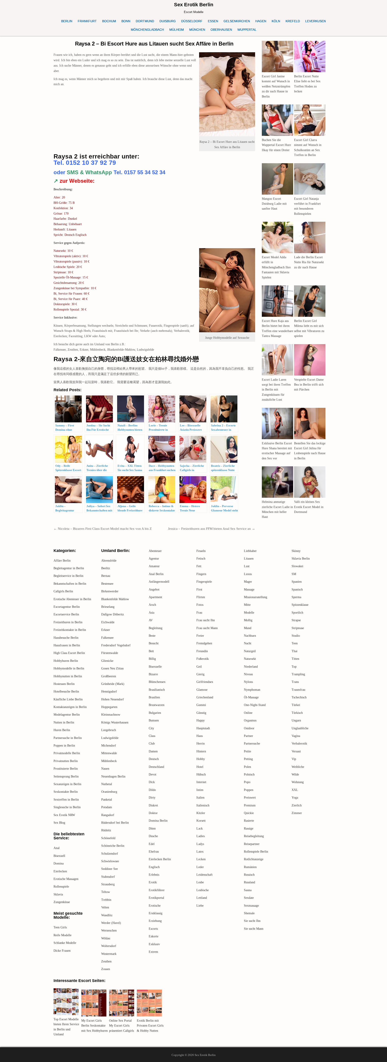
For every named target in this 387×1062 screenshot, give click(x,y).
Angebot (154, 589)
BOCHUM (109, 21)
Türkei (296, 705)
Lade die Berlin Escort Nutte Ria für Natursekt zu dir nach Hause (309, 262)
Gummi (201, 705)
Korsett (201, 820)
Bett (151, 651)
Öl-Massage (251, 697)
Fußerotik (202, 658)
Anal (57, 848)
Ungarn (296, 720)
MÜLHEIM (176, 29)
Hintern (201, 751)
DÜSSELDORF (191, 21)
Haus (199, 736)
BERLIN (66, 21)
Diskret (153, 805)
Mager (248, 581)
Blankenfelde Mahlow (115, 599)
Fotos (199, 604)
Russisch (249, 874)
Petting (248, 759)
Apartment (155, 597)
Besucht (154, 643)
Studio (296, 635)
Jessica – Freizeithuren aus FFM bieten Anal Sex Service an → (211, 528)
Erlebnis (154, 874)
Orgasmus (250, 720)
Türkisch (297, 713)
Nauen (105, 768)
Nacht (247, 643)
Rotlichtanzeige (253, 859)
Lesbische (202, 890)
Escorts (153, 928)
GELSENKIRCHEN (237, 21)
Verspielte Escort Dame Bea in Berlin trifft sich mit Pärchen (309, 384)
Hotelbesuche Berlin (66, 691)
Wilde (295, 774)
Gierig (200, 674)
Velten (105, 907)
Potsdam (106, 807)
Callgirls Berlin (63, 591)
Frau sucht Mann (207, 628)
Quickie (249, 813)
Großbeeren (108, 676)
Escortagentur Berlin (67, 606)
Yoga (295, 797)
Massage (249, 589)
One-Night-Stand (255, 705)
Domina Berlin (158, 820)
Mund (247, 628)
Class (152, 736)
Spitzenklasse (300, 604)
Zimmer (297, 813)
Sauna (248, 890)
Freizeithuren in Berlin (68, 622)
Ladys (200, 844)
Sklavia (58, 894)
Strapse (296, 620)
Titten (295, 658)
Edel (152, 844)
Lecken (201, 859)
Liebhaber (250, 551)
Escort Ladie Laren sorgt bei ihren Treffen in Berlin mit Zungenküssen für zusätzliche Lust (276, 390)
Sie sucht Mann (253, 928)
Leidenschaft (204, 874)
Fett (198, 566)
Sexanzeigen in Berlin (67, 784)
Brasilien (154, 697)
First (199, 589)
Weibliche (298, 767)
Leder (200, 867)
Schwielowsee (110, 861)
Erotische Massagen (66, 879)
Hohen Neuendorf (112, 699)
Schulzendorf (109, 853)
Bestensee (107, 583)
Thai (294, 651)
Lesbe (200, 882)
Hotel (199, 767)
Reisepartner (252, 844)
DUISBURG (167, 21)
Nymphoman (252, 689)
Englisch (154, 867)
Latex (200, 851)
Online (248, 713)
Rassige (248, 828)
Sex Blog (59, 822)
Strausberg (108, 884)
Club (152, 743)
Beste (152, 635)
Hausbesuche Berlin (66, 637)
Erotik (153, 882)
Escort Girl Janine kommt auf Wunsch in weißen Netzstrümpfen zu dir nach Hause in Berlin (276, 86)
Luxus (248, 574)
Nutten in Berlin (64, 722)
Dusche (153, 836)
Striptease (298, 628)
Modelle (249, 612)
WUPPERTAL (246, 29)
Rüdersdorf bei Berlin (115, 822)
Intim (199, 790)
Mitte (247, 604)
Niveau (248, 674)
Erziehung (155, 921)
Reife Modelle (62, 935)
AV (151, 620)
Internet (201, 782)
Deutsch (154, 759)
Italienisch (202, 805)
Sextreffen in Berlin (66, 799)
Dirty (152, 797)
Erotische (155, 905)
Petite (247, 751)
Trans (295, 682)
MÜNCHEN (197, 29)
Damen (153, 751)
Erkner (105, 630)
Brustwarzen (156, 705)
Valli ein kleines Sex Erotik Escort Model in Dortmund (308, 507)
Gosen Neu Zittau (112, 668)
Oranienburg (109, 791)
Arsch (152, 604)
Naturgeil (250, 651)
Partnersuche (252, 743)
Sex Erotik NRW (64, 815)
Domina (59, 863)
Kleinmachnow (110, 714)
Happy (200, 720)
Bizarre (153, 674)
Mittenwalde (109, 753)
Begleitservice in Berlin (68, 576)
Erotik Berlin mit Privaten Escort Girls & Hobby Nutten (150, 1025)
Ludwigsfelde (109, 738)
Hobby (200, 759)
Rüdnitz (106, 830)
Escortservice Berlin (66, 614)
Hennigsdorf (109, 691)
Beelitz (105, 568)
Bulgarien (155, 713)
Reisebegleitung (254, 836)
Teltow (105, 892)
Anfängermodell (159, 581)
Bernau (105, 576)
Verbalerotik (299, 743)
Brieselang (107, 606)
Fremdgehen (204, 643)
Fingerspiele (204, 581)
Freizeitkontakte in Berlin (70, 630)
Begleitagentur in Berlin (69, 568)
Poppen (248, 790)
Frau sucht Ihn (205, 620)
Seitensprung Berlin (66, 776)
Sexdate (249, 897)
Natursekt (250, 658)
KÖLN (276, 21)
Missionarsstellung (255, 597)
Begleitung (155, 628)
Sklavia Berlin (301, 558)
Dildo (152, 790)
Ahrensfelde (108, 560)
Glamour (202, 689)
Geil (199, 666)
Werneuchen (109, 930)
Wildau (105, 938)
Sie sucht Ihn (252, 921)
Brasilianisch (157, 689)
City (151, 728)
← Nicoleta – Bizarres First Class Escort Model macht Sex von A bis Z (103, 528)
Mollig (248, 620)
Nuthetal (106, 784)
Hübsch (201, 774)
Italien (200, 797)
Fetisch (200, 558)
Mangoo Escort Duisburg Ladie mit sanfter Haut (274, 204)
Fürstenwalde (109, 653)
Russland (249, 882)
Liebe (200, 905)
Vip (294, 759)
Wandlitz (106, 915)
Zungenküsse (62, 902)
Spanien (297, 581)
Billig (152, 658)
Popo (247, 782)
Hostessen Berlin (64, 684)
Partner (248, 736)
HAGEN (260, 21)
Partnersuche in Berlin (68, 738)
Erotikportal (156, 897)
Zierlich (297, 805)
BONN (125, 21)
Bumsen (154, 720)
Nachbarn (250, 635)
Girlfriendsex (204, 682)
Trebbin (106, 899)
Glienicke (107, 660)
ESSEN (213, 21)
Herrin (200, 743)
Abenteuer (155, 551)
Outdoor (249, 728)
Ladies (200, 836)
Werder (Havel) (111, 923)
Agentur (154, 558)
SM (294, 574)
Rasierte (249, 820)
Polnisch (249, 774)
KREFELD (293, 21)
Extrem (153, 951)
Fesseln (201, 551)
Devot (152, 774)
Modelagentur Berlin (67, 714)
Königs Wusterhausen (114, 722)
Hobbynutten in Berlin (68, 676)
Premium (250, 805)
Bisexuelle (155, 666)
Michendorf (108, 745)
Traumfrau (298, 689)
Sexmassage (251, 905)
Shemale (249, 913)
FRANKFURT (87, 21)
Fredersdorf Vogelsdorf (116, 645)
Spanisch (297, 589)
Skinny (296, 551)
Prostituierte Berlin (66, 768)
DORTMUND (145, 21)
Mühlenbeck (109, 761)
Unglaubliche (300, 728)
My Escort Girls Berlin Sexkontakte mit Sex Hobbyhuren (94, 1025)
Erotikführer (157, 890)
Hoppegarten (109, 707)
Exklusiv (154, 944)
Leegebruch (108, 730)
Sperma (296, 597)
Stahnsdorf (108, 876)
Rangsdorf (107, 815)
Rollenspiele (61, 886)
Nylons (248, 682)
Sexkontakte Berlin (66, 791)
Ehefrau (154, 851)
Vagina (296, 736)
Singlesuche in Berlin (67, 807)
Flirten (200, 597)
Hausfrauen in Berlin (67, 645)
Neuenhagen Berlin (113, 776)
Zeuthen (106, 961)
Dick (152, 782)
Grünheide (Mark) (112, 684)
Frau (199, 612)
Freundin (202, 651)
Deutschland (156, 767)
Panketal (106, 799)
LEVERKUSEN (315, 21)
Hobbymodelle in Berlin (69, 668)
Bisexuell (59, 856)
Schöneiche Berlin (112, 845)
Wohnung (298, 782)
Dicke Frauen (62, 950)
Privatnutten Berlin (66, 761)
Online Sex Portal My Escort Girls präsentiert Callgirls (121, 1025)
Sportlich (297, 612)
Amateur (154, 566)
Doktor (153, 813)
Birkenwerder (109, 591)
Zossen (105, 969)
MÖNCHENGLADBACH (147, 29)
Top (294, 666)
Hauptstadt (203, 728)
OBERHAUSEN (221, 29)
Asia (151, 612)
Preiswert (250, 797)
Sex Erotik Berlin (193, 4)
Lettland (201, 897)
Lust (246, 566)
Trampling (298, 674)
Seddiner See (109, 869)
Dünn (152, 828)
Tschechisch (299, 697)
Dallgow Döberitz (112, 614)
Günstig (201, 713)
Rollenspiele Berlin (256, 851)
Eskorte (153, 936)
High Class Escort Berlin (69, 653)
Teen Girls (60, 927)
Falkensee (107, 637)
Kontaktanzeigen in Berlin (70, 707)
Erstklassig (155, 913)
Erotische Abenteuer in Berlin (72, 599)
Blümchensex (157, 682)
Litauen (249, 558)
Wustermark (108, 954)
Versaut (296, 751)
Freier (200, 635)
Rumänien (250, 867)
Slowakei (297, 566)
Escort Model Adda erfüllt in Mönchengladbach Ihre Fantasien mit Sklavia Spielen (276, 267)
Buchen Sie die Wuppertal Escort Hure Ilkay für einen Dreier (276, 145)
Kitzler (200, 813)
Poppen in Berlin (64, 745)
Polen (247, 767)
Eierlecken (60, 871)
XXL (295, 790)
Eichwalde (107, 622)
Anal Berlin (156, 574)
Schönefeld (108, 838)
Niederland (251, 666)
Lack (199, 828)
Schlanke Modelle (65, 943)
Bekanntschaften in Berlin (70, 583)
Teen (295, 643)
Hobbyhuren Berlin (66, 660)
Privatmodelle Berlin (67, 753)
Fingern (201, 574)
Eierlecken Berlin (160, 859)
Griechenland (204, 697)
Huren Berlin (62, 730)
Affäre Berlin (62, 560)
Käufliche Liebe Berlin (68, 699)
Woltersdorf (108, 946)
